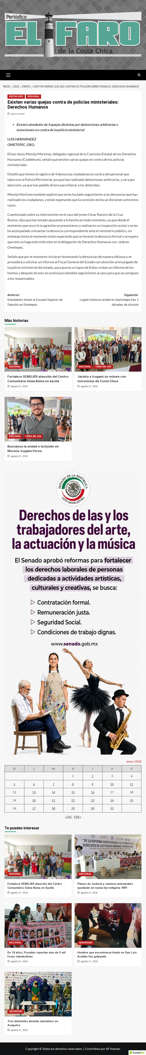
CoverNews (92, 1048)
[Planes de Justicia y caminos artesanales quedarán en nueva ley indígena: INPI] (108, 856)
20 (34, 800)
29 (73, 808)
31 (112, 808)
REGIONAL (33, 96)
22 (73, 800)
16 (92, 792)
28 (53, 808)
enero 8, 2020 (18, 113)
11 (131, 784)
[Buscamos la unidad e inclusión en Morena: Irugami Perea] (38, 419)
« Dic (68, 817)
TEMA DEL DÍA (103, 366)
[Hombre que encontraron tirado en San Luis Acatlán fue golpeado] (108, 925)
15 (73, 792)
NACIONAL (85, 874)
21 (53, 800)
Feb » (77, 817)
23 (92, 800)
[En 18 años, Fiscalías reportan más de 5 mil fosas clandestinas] (38, 925)
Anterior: (35, 299)
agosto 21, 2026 (19, 386)
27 (34, 808)
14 (53, 792)
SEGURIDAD (85, 942)
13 (34, 792)
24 (112, 800)
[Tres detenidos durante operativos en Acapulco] (38, 994)
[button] (8, 74)
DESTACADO (16, 96)
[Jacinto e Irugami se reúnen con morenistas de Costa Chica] (108, 349)
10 (112, 784)
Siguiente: (109, 299)
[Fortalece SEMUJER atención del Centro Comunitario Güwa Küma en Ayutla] (38, 349)
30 (92, 808)
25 (131, 800)
